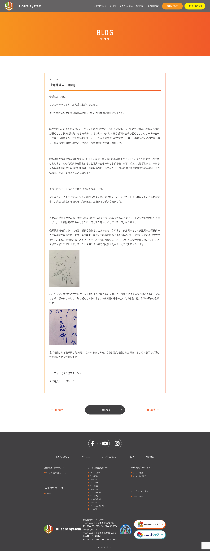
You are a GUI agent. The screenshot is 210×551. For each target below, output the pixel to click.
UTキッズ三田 (93, 486)
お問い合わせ (172, 6)
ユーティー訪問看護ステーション (57, 473)
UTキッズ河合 (93, 482)
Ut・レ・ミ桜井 (138, 473)
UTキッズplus (93, 476)
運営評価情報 (153, 6)
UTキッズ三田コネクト (96, 506)
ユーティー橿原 (138, 496)
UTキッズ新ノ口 (94, 502)
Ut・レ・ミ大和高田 (139, 476)
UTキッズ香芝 (93, 479)
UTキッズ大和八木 (95, 499)
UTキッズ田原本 (94, 473)
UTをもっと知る (126, 6)
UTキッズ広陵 (93, 489)
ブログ (131, 457)
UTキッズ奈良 (93, 496)
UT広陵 (48, 493)
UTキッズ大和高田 (95, 492)
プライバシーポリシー (105, 547)
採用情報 (140, 6)
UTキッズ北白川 (94, 509)
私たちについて (100, 6)
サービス (113, 6)
